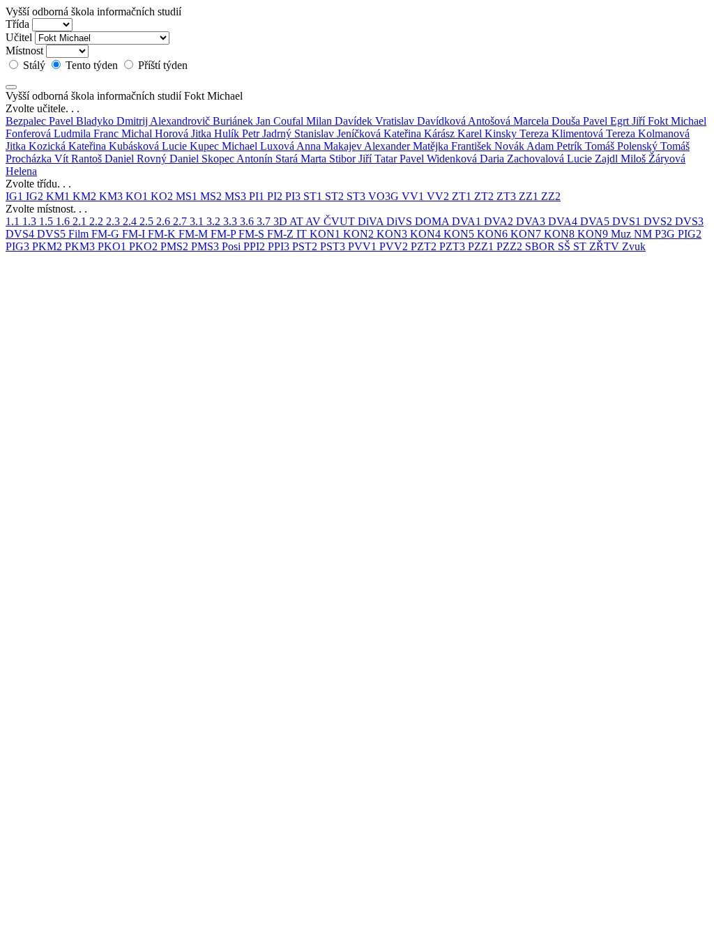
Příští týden (161, 65)
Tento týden (92, 65)
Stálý (34, 65)
